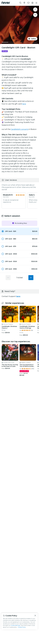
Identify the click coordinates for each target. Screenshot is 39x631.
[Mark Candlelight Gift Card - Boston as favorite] (35, 15)
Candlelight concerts (19, 129)
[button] (19, 231)
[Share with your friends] (35, 9)
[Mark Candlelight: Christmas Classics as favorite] (15, 308)
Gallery (33, 39)
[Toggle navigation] (36, 3)
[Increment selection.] (30, 277)
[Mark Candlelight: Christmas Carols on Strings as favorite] (33, 308)
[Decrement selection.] (8, 277)
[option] (19, 231)
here (24, 104)
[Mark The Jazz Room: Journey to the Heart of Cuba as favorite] (15, 346)
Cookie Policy (22, 627)
